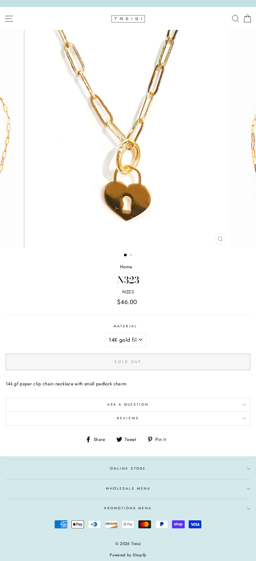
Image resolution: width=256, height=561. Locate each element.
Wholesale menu (128, 488)
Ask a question (128, 404)
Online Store (128, 468)
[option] (128, 139)
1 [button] (125, 255)
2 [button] (131, 255)
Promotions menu (128, 508)
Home (126, 266)
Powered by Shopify (128, 555)
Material (125, 326)
